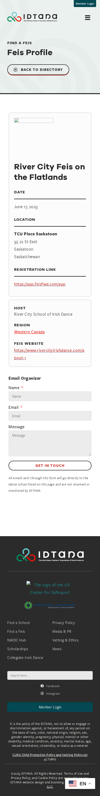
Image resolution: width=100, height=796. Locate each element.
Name (14, 388)
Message (16, 427)
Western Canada (29, 332)
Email (14, 407)
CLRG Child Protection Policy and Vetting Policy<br (50, 755)
